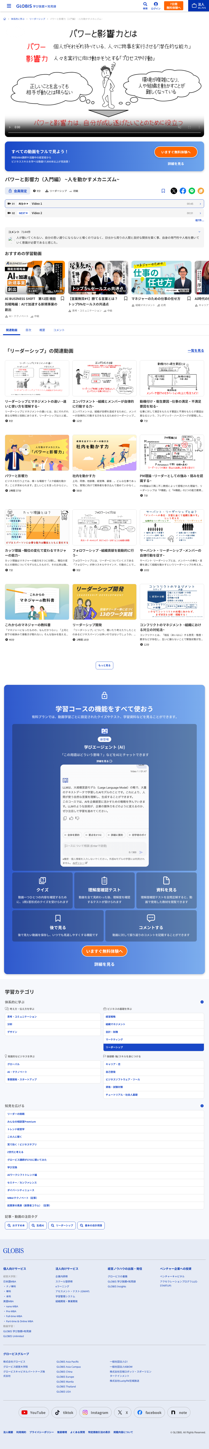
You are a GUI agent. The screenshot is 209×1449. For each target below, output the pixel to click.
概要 (42, 330)
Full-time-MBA (14, 1316)
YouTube (38, 1412)
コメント (59, 330)
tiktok (68, 1412)
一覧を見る (196, 350)
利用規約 (21, 1432)
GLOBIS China (64, 1371)
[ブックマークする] (163, 190)
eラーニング (62, 1286)
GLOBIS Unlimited (13, 1336)
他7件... (199, 220)
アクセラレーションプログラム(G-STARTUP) (179, 1283)
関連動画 (11, 330)
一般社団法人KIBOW (121, 1366)
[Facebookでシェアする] (183, 191)
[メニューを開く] (9, 6)
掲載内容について (123, 1432)
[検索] (145, 5)
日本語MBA (9, 1281)
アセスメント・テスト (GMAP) (72, 1291)
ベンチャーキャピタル (172, 1276)
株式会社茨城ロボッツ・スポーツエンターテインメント (130, 1373)
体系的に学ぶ (17, 18)
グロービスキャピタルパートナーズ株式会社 (24, 1373)
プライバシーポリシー (41, 1432)
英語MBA (8, 1301)
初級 (75, 191)
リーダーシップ (37, 18)
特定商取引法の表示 (99, 1432)
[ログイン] (156, 5)
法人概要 (8, 1432)
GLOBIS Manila (65, 1381)
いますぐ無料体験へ (176, 151)
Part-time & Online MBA (19, 1321)
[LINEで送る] (192, 191)
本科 (8, 1296)
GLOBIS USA (64, 1391)
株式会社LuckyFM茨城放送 (124, 1381)
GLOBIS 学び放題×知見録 (17, 1331)
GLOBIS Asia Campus (69, 1366)
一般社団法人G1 (119, 1361)
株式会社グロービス (14, 1361)
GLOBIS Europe (65, 1376)
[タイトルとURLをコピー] (201, 191)
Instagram (99, 1412)
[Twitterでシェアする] (174, 191)
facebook (153, 1412)
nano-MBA (12, 1306)
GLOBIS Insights (117, 1286)
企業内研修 (62, 1276)
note (183, 1412)
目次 (28, 330)
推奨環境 (62, 1432)
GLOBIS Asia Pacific (68, 1361)
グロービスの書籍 (117, 1276)
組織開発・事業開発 (67, 1301)
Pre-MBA (11, 1311)
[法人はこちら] (198, 5)
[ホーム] (4, 19)
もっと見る (104, 665)
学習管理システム (65, 1296)
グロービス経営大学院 (15, 1366)
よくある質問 (77, 1432)
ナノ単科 (11, 1286)
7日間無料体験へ (174, 6)
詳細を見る (176, 163)
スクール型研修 (64, 1281)
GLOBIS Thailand (66, 1386)
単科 (8, 1291)
